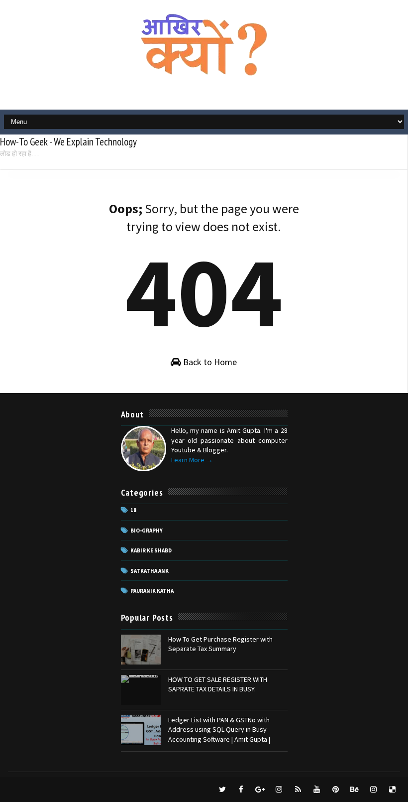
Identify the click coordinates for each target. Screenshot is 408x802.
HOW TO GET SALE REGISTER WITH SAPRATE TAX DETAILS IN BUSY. (217, 684)
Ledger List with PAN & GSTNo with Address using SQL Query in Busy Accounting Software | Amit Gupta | (219, 729)
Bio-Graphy (146, 530)
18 (133, 510)
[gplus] (260, 789)
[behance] (354, 789)
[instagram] (279, 789)
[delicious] (392, 789)
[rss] (298, 789)
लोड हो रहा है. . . (19, 153)
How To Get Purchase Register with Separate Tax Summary (220, 644)
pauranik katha (152, 590)
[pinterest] (335, 789)
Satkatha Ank (149, 570)
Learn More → (192, 459)
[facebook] (241, 789)
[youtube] (316, 789)
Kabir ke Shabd (151, 550)
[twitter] (222, 789)
